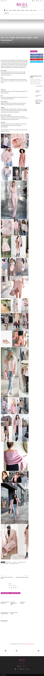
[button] (41, 10)
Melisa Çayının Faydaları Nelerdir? (22, 577)
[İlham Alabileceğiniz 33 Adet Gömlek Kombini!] (5, 609)
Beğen (41, 54)
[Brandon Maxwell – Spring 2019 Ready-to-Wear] (32, 101)
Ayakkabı (14, 10)
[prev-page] (1, 616)
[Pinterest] (38, 1)
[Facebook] (35, 1)
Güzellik (31, 10)
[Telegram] (12, 52)
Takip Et (40, 59)
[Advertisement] (22, 17)
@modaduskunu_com (28, 643)
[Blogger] (33, 1)
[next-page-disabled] (3, 616)
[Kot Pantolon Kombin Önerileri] (14, 609)
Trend (10, 10)
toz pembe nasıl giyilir (4, 563)
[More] (15, 52)
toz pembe (14, 562)
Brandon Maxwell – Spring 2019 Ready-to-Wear (39, 101)
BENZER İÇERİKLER (5, 593)
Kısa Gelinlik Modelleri (39, 86)
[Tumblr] (40, 1)
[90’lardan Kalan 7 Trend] (32, 96)
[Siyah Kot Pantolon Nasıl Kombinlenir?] (5, 598)
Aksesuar (27, 10)
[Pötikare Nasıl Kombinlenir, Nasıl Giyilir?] (14, 598)
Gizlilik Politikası (22, 663)
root (10, 583)
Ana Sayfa (2, 20)
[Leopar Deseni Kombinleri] (24, 598)
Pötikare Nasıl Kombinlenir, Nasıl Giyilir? (7, 578)
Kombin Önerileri (8, 562)
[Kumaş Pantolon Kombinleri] (32, 92)
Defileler (18, 10)
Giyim (7, 10)
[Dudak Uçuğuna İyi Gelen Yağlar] (36, 70)
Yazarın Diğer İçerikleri (15, 593)
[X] (42, 1)
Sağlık (35, 10)
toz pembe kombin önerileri (21, 562)
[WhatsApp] (10, 52)
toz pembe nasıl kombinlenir (14, 563)
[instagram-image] (5, 650)
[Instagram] (37, 1)
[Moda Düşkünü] (22, 5)
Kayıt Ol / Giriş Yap (3, 0)
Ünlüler (22, 10)
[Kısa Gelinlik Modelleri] (32, 87)
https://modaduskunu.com (13, 585)
